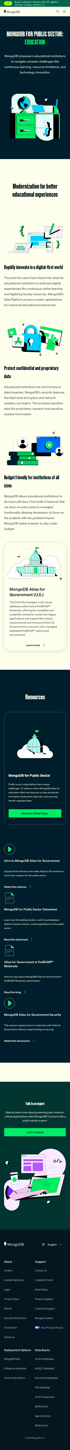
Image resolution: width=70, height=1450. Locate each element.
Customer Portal (44, 1280)
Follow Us (9, 1337)
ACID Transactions (44, 1397)
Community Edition (14, 1377)
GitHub (8, 1308)
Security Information (15, 1318)
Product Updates (44, 1299)
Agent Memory (43, 1416)
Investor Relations (13, 1280)
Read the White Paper (35, 813)
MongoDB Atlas (12, 1358)
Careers (8, 1270)
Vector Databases (44, 1358)
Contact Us (41, 1270)
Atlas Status (41, 1289)
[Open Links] (64, 11)
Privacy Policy (11, 1299)
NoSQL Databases (44, 1368)
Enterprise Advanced (15, 1368)
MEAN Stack (41, 1425)
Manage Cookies (44, 1318)
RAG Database (42, 1387)
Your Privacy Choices (52, 1327)
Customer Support (45, 1308)
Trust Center (10, 1327)
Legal (7, 1289)
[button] (35, 867)
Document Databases (46, 1377)
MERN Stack (41, 1406)
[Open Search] (57, 11)
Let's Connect (35, 1132)
